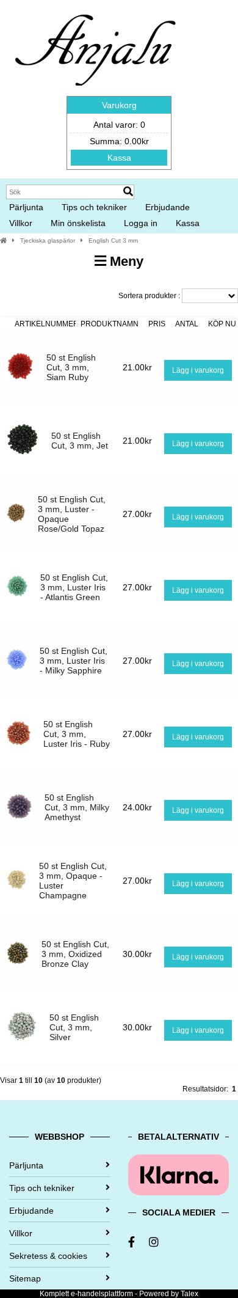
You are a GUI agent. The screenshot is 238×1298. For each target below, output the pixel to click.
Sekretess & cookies (48, 1256)
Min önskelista (78, 223)
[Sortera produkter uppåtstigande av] (4, 324)
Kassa (119, 158)
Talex (189, 1293)
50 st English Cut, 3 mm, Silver (74, 1027)
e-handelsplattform (102, 1293)
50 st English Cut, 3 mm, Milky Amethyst (77, 807)
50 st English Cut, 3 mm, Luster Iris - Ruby (76, 734)
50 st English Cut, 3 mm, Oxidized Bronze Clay (75, 954)
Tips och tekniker (94, 207)
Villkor (20, 223)
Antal (186, 324)
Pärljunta (26, 207)
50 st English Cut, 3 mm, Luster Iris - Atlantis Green (74, 587)
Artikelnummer (47, 324)
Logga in (140, 223)
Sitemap (25, 1278)
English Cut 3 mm (113, 240)
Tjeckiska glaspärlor (47, 240)
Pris (156, 324)
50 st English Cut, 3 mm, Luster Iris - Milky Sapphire (73, 660)
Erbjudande (167, 207)
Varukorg (119, 105)
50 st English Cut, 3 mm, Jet (79, 440)
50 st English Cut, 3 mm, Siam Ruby (71, 367)
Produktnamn (110, 324)
